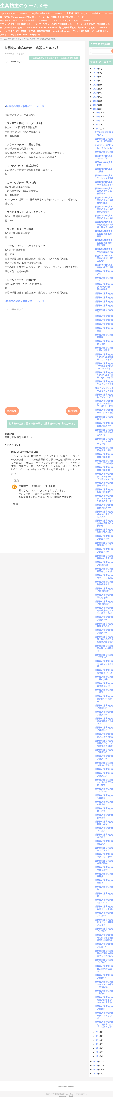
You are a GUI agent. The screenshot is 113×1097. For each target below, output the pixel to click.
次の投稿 (12, 411)
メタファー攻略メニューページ (15, 13)
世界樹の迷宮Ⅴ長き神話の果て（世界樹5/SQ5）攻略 (54, 58)
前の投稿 (73, 411)
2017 (95, 105)
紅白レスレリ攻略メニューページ (94, 27)
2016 (95, 109)
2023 (95, 80)
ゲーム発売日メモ (31, 34)
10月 (98, 120)
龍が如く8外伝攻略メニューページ (48, 13)
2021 (95, 89)
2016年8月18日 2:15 (27, 452)
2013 (95, 1069)
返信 (13, 473)
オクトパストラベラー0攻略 (13, 31)
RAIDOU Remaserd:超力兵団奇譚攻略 (57, 27)
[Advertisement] (42, 82)
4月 (97, 1044)
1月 (97, 1056)
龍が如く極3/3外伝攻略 (39, 31)
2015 (95, 1061)
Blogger (71, 1086)
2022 (95, 85)
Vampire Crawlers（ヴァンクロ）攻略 (71, 31)
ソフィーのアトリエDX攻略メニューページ (20, 24)
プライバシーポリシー (10, 34)
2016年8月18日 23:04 (43, 486)
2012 (95, 1073)
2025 (95, 72)
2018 (95, 101)
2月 (97, 1052)
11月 (98, 116)
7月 (97, 1032)
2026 (95, 68)
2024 (95, 76)
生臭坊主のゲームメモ (24, 5)
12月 (98, 112)
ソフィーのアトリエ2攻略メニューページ (62, 24)
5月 (97, 1040)
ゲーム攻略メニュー (101, 31)
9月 (97, 124)
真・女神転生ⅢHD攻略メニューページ (65, 17)
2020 (95, 93)
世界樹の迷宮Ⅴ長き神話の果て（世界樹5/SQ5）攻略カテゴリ (42, 423)
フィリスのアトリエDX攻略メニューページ (72, 20)
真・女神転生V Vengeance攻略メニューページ (22, 17)
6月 (97, 1036)
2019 (95, 97)
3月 (97, 1048)
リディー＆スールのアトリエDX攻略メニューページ (24, 20)
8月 (97, 129)
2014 (95, 1065)
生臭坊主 (23, 486)
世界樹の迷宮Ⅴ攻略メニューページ (25, 106)
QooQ (71, 1096)
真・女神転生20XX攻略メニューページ (18, 27)
